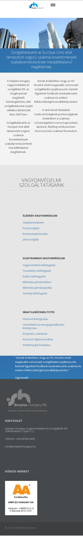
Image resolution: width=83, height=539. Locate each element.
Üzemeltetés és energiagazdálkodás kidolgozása (43, 326)
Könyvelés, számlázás (35, 333)
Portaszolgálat (31, 228)
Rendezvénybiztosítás (35, 234)
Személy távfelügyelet (35, 293)
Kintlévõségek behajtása (36, 345)
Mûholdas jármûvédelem (37, 282)
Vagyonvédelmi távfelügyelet (39, 265)
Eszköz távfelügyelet (34, 276)
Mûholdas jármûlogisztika (37, 287)
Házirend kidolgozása (35, 319)
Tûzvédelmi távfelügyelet (37, 271)
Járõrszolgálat (31, 239)
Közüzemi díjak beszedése (38, 339)
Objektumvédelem (33, 222)
